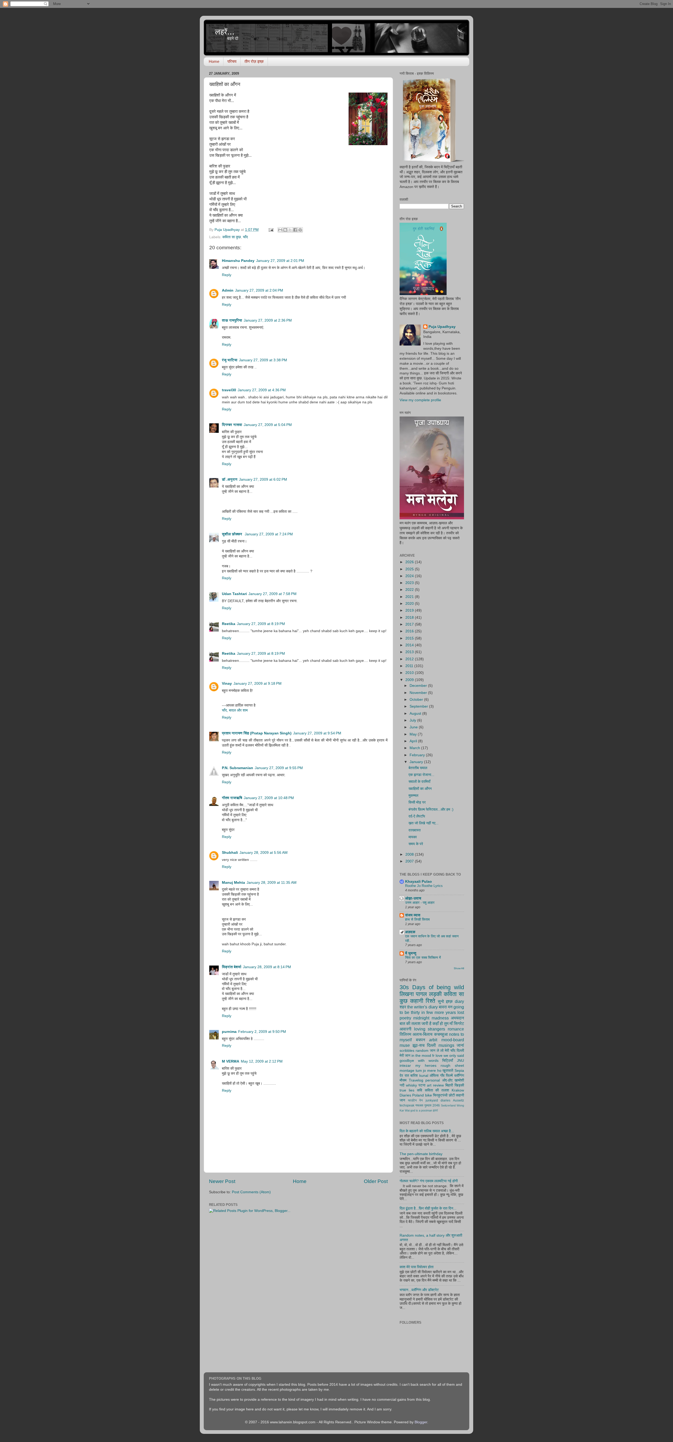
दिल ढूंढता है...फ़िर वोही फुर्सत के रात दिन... (428, 1208)
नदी (402, 1085)
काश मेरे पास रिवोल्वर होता (417, 1267)
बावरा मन (445, 1006)
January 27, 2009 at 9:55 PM (279, 768)
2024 (410, 576)
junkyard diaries (438, 1100)
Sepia (459, 1071)
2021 (410, 597)
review (438, 1085)
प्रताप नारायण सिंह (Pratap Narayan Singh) (257, 733)
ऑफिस (434, 1076)
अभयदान (457, 1018)
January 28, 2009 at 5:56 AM (263, 853)
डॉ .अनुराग (229, 479)
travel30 (229, 390)
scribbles (407, 1051)
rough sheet (452, 1066)
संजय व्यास (412, 915)
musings (446, 1045)
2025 (410, 569)
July (413, 720)
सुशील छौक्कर (232, 534)
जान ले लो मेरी (439, 1051)
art (429, 1085)
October (417, 700)
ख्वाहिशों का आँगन (420, 789)
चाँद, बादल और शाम (235, 710)
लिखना (407, 994)
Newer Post (222, 1181)
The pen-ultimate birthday (421, 1154)
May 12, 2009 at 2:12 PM (262, 1061)
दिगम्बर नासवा (232, 425)
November (419, 693)
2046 (436, 1105)
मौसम (403, 1080)
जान (402, 1100)
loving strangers (429, 1029)
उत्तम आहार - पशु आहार (420, 903)
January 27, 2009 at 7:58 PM (272, 594)
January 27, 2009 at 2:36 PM (268, 320)
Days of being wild (438, 987)
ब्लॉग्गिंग (459, 1076)
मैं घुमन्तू (410, 953)
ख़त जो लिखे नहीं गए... (424, 823)
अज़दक (410, 932)
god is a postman (421, 1110)
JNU (460, 1061)
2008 (410, 854)
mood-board (452, 1039)
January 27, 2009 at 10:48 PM (269, 798)
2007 (410, 861)
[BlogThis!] (285, 229)
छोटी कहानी (456, 1095)
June (414, 727)
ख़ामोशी (459, 1080)
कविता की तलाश (437, 1090)
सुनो (441, 1001)
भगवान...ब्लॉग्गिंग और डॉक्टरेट (419, 1290)
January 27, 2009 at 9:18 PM (257, 684)
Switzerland (448, 1105)
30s (404, 987)
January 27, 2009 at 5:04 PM (268, 425)
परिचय (231, 61)
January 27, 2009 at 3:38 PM (263, 360)
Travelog (416, 1080)
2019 (410, 610)
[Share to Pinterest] (300, 229)
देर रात (404, 1076)
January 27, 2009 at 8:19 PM (261, 624)
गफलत (419, 1105)
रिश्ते (430, 1001)
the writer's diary (422, 1006)
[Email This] (280, 229)
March (415, 748)
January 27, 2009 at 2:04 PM (259, 290)
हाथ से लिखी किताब (417, 919)
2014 (410, 645)
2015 (410, 638)
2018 (410, 618)
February (418, 755)
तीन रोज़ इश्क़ (254, 61)
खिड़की (459, 1085)
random (422, 1051)
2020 (410, 604)
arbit (433, 1039)
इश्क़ (449, 1001)
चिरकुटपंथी (440, 1095)
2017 (410, 624)
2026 (410, 562)
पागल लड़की (428, 994)
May (414, 734)
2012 (410, 659)
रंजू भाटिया (229, 360)
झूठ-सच (418, 1045)
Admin (227, 290)
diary (459, 1001)
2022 (410, 590)
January (417, 762)
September (419, 706)
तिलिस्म (405, 1034)
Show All (459, 968)
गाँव (442, 1076)
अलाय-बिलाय (422, 1034)
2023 (410, 583)
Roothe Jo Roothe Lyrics (424, 886)
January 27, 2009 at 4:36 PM (262, 390)
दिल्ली (431, 1045)
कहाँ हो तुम (440, 1023)
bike (428, 1095)
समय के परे (416, 844)
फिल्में (449, 1076)
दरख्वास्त (415, 830)
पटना (422, 1085)
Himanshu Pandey (238, 261)
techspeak (407, 1105)
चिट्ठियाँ (447, 1061)
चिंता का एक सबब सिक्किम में (423, 957)
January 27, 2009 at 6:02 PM (263, 479)
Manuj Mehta (233, 883)
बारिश (414, 1076)
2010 (410, 673)
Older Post (376, 1181)
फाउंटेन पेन (415, 1100)
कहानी (416, 1001)
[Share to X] (290, 229)
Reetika (228, 624)
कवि (419, 1090)
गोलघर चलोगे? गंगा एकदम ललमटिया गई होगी (429, 1181)
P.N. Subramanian (237, 768)
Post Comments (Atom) (251, 1192)
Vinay (227, 684)
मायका (413, 837)
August (416, 713)
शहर (403, 1006)
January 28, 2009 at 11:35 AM (272, 883)
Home (214, 61)
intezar (405, 1066)
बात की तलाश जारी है (415, 1023)
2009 (410, 680)
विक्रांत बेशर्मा (231, 967)
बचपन (420, 1039)
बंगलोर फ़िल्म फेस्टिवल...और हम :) (431, 809)
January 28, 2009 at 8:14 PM (267, 967)
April (414, 741)
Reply (226, 275)
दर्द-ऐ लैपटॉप (417, 816)
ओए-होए (447, 1080)
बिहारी (449, 1085)
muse (405, 1045)
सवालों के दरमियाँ (419, 782)
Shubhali (230, 853)
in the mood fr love (426, 1056)
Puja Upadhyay (442, 327)
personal (432, 1080)
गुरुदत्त (427, 1105)
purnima (229, 1032)
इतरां (435, 1110)
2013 (410, 652)
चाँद (245, 237)
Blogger (421, 1422)
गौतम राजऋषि (232, 798)
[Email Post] (270, 230)
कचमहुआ (441, 1034)
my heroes (425, 1066)
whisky (411, 1085)
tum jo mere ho (428, 1071)
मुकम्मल (413, 796)
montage (407, 1071)
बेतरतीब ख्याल (418, 768)
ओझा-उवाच (413, 898)
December (419, 686)
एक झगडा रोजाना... (421, 775)
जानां (460, 1045)
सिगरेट (459, 1023)
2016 (410, 631)
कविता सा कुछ (231, 237)
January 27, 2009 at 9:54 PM (317, 733)
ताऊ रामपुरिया (232, 320)
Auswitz (458, 1100)
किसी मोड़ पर (417, 802)
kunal (423, 1076)
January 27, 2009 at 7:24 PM (269, 534)
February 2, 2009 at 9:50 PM (262, 1032)
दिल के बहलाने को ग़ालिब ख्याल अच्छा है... (427, 1131)
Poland (418, 1095)
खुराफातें (447, 1071)
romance (456, 1029)
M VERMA (230, 1061)
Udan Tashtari (234, 594)
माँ (451, 1023)
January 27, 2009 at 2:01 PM (280, 261)
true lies (407, 1090)
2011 (409, 666)
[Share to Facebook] (295, 229)
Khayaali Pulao (418, 882)
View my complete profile (420, 400)
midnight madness (430, 1018)
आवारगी (405, 1029)
